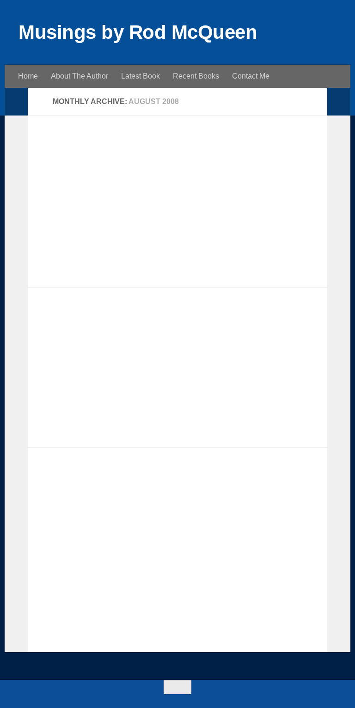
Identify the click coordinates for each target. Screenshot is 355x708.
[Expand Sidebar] (16, 102)
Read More (295, 263)
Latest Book (140, 76)
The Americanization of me (101, 322)
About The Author (79, 76)
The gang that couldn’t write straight (121, 150)
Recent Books (196, 76)
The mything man (80, 482)
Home (28, 76)
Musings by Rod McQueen (137, 32)
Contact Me (250, 76)
